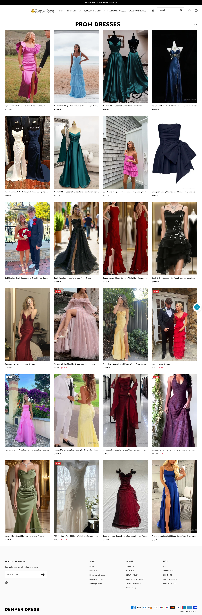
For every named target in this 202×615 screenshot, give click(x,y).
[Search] (181, 10)
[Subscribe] (42, 574)
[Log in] (153, 10)
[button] (197, 313)
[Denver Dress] (43, 10)
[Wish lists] (189, 10)
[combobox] (170, 10)
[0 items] (196, 10)
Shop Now (113, 2)
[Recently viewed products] (197, 307)
